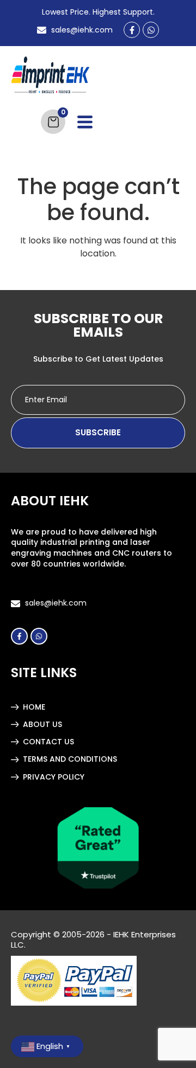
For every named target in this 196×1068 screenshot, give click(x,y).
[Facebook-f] (132, 30)
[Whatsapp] (151, 30)
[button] (85, 124)
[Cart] (53, 121)
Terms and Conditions (70, 759)
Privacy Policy (53, 776)
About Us (42, 724)
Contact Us (48, 741)
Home (34, 707)
